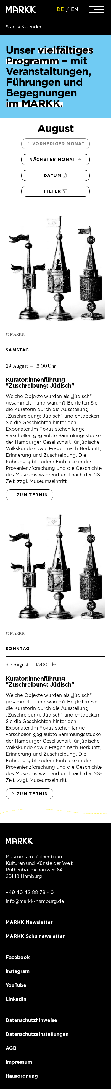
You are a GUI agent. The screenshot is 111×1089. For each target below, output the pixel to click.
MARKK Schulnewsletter (35, 936)
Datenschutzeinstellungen (37, 1034)
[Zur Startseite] (21, 9)
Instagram (18, 971)
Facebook (18, 957)
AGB (11, 1048)
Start (11, 27)
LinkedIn (16, 999)
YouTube (16, 985)
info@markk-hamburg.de (35, 901)
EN (74, 9)
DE (60, 9)
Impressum (19, 1062)
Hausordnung (22, 1076)
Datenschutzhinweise (31, 1020)
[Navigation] (96, 9)
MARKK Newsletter (29, 922)
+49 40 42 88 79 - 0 (30, 892)
